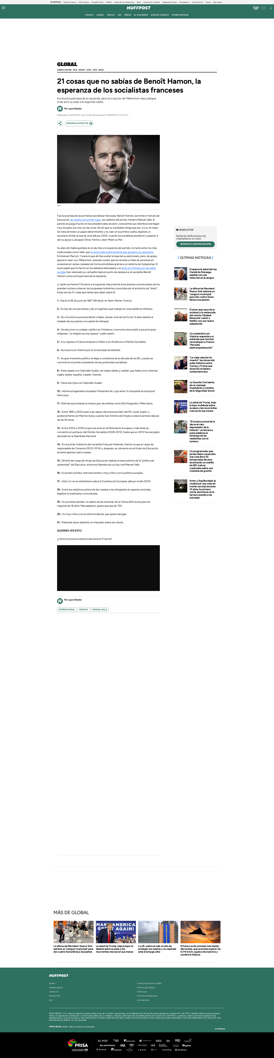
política (89, 15)
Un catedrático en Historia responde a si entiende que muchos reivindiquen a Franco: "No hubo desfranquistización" (202, 340)
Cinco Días (143, 1045)
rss (50, 1000)
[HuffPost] (58, 975)
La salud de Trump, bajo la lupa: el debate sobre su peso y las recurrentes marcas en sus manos (203, 406)
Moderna (116, 1049)
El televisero (141, 15)
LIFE (119, 15)
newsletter (54, 996)
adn (177, 1041)
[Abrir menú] (3, 8)
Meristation (181, 1049)
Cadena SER (159, 1041)
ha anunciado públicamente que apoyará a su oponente (121, 252)
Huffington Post (108, 1045)
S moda (155, 1049)
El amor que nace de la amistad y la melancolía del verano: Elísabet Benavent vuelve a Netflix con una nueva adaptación (203, 316)
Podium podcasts (130, 1049)
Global (67, 65)
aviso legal (142, 992)
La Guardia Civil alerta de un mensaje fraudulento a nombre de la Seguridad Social (202, 386)
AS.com (168, 1041)
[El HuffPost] (139, 7)
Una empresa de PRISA (79, 1043)
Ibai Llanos (217, 2)
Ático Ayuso (84, 2)
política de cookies (146, 988)
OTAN (95, 70)
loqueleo (167, 1049)
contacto (54, 992)
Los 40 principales (118, 1041)
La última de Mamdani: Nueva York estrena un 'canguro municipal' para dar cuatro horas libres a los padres (202, 294)
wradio (132, 1045)
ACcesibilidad (143, 1000)
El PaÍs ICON (143, 1049)
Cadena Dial (154, 1045)
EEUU (75, 70)
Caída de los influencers (124, 2)
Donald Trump (97, 2)
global (100, 15)
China (208, 2)
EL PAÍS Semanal (164, 1045)
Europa (81, 70)
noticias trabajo (160, 15)
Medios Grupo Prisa (79, 1050)
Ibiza (139, 2)
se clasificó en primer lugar (85, 219)
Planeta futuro (175, 1045)
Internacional (67, 609)
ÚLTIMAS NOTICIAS (180, 15)
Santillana (131, 1041)
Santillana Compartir (146, 1041)
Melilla (109, 2)
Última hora (256, 8)
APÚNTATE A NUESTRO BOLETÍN (195, 244)
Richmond (102, 1049)
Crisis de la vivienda (152, 2)
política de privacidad (147, 996)
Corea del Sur (197, 2)
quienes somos (56, 988)
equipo (52, 983)
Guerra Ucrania (64, 70)
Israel (101, 70)
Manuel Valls (99, 609)
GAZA (88, 70)
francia (83, 609)
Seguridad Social (170, 2)
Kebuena (185, 1045)
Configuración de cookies (149, 983)
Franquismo (184, 2)
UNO (124, 1045)
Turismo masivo (69, 2)
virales (111, 15)
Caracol (188, 1041)
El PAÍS (104, 1041)
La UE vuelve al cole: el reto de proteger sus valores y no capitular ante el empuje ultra (157, 948)
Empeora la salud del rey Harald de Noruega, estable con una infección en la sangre (203, 273)
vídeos (127, 15)
